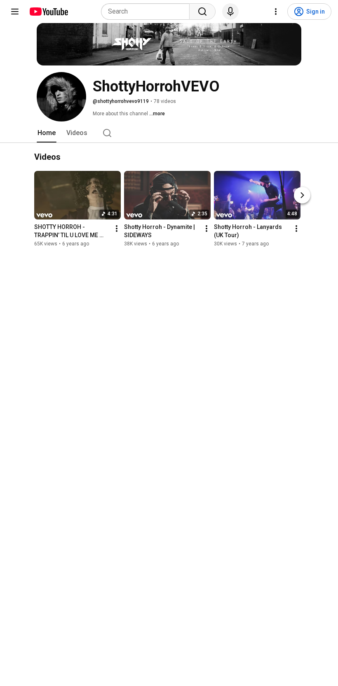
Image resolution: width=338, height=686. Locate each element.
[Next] (302, 195)
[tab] (46, 133)
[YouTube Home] (48, 11)
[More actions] (116, 229)
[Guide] (15, 11)
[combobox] (148, 11)
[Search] (202, 11)
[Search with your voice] (230, 11)
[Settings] (276, 11)
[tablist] (169, 133)
